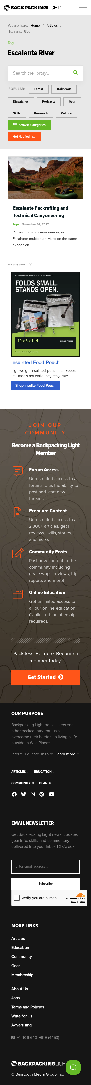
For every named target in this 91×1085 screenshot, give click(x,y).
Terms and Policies (27, 1007)
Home (35, 25)
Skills (16, 113)
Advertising (21, 1025)
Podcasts (48, 101)
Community (21, 783)
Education (43, 772)
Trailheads (64, 89)
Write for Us (21, 1016)
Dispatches (21, 101)
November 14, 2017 (35, 224)
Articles (52, 25)
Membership (22, 974)
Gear (72, 101)
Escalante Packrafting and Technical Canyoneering (41, 212)
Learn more (65, 754)
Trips (16, 224)
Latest (38, 89)
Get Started (42, 677)
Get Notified (21, 136)
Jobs (15, 997)
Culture (66, 113)
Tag (11, 42)
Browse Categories (32, 125)
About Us (19, 988)
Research (41, 113)
